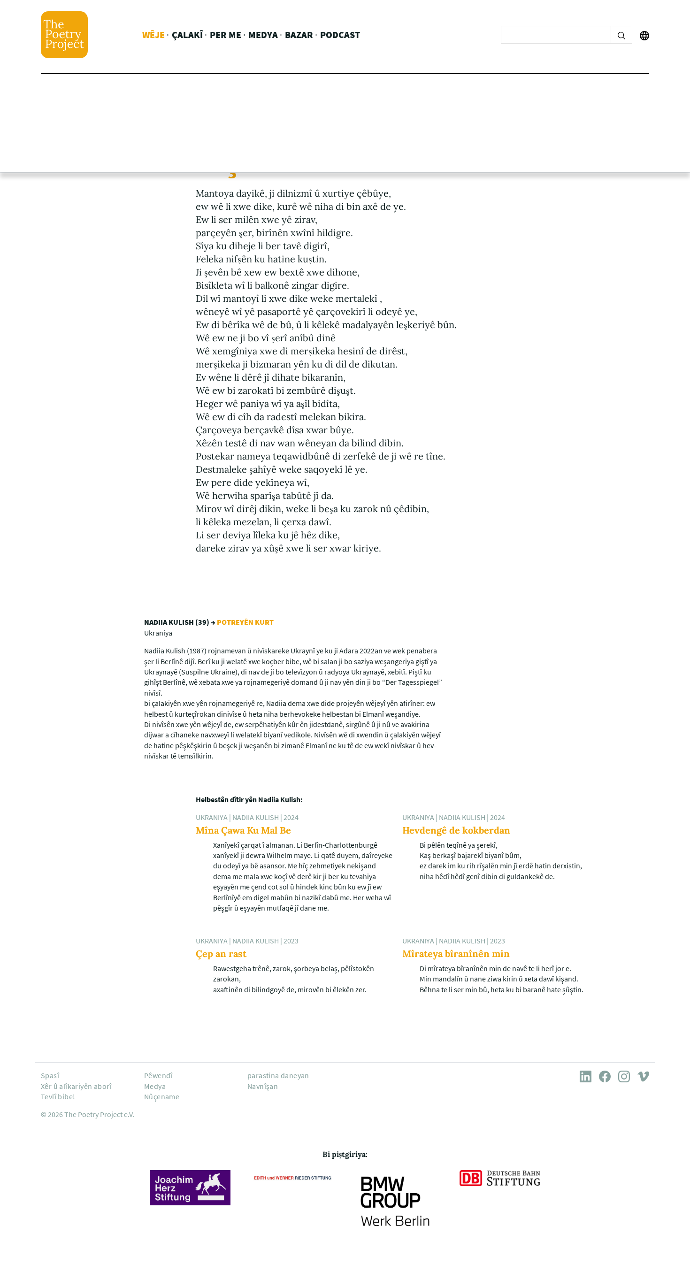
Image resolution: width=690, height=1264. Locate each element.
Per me (225, 34)
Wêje (153, 34)
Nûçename (161, 1096)
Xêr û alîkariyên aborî (76, 1086)
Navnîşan (262, 1086)
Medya (263, 34)
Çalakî (187, 34)
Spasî (50, 1075)
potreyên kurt (245, 622)
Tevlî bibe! (58, 1096)
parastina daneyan (278, 1075)
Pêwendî (158, 1075)
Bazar (299, 34)
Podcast (340, 34)
